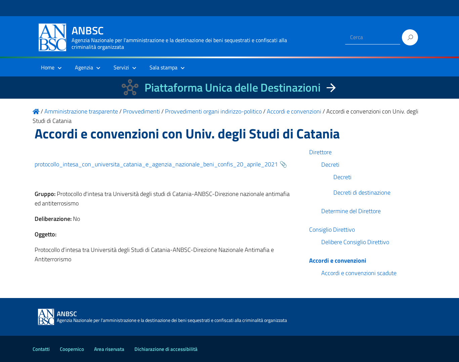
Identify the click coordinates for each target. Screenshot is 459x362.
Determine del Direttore (351, 211)
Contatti (41, 349)
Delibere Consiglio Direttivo (355, 241)
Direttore (320, 152)
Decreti (330, 164)
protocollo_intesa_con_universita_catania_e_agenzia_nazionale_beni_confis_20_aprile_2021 (156, 164)
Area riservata (109, 349)
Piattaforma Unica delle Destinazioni (232, 87)
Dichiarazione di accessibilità (166, 349)
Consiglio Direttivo (332, 229)
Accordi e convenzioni (337, 260)
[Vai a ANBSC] (36, 111)
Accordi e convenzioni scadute (359, 272)
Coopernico (72, 349)
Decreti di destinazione (361, 192)
